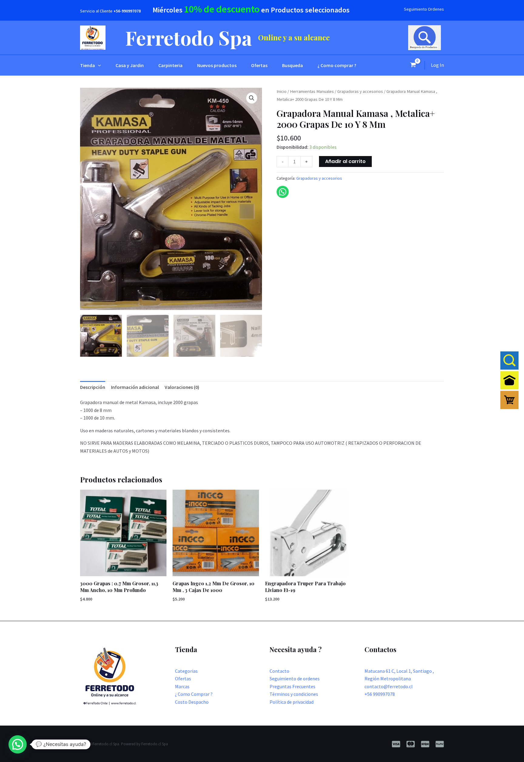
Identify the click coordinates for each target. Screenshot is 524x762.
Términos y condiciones (294, 694)
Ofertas (259, 65)
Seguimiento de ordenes (295, 678)
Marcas (182, 686)
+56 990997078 (379, 694)
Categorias (186, 671)
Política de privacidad (292, 702)
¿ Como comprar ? (336, 65)
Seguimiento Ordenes (424, 9)
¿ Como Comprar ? (194, 694)
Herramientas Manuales (312, 91)
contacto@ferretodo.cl (388, 686)
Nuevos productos (217, 65)
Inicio (282, 91)
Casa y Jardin (130, 65)
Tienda (87, 65)
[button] (98, 65)
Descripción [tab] (92, 387)
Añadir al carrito (345, 161)
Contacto (279, 671)
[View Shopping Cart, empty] (412, 65)
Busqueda (292, 65)
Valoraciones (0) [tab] (182, 387)
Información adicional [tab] (135, 387)
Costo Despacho (192, 702)
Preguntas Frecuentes (292, 686)
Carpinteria (170, 65)
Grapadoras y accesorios (360, 91)
